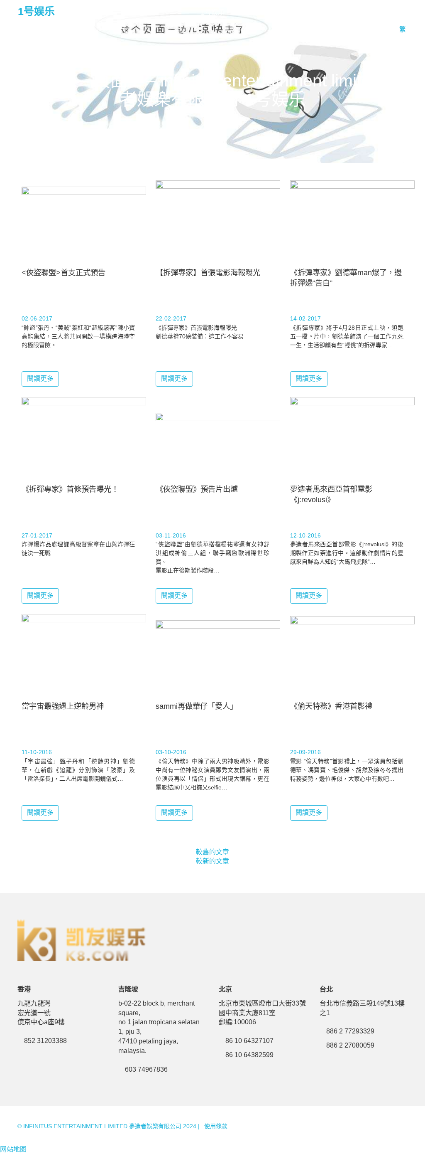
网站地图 (13, 1149)
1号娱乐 (36, 11)
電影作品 (250, 12)
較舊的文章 (212, 852)
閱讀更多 (40, 378)
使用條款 (215, 1126)
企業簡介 (367, 12)
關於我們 (328, 12)
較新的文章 (212, 861)
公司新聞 (289, 12)
